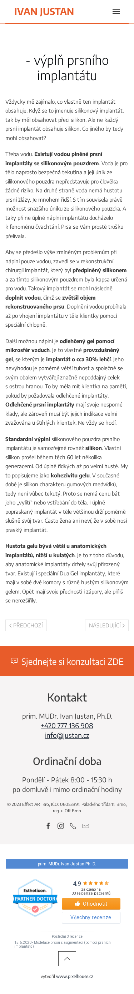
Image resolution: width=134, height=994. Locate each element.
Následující (105, 625)
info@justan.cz (67, 735)
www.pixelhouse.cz (74, 976)
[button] (116, 11)
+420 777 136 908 (67, 725)
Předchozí (28, 625)
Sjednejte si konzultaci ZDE (72, 661)
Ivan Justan (44, 11)
